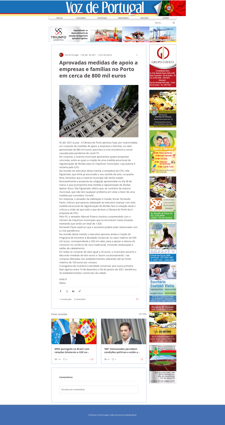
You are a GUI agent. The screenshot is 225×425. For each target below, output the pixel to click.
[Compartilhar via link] (79, 291)
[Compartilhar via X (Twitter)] (67, 291)
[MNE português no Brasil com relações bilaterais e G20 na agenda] (73, 331)
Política (62, 283)
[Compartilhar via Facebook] (60, 291)
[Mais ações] (136, 54)
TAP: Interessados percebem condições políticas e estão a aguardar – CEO (121, 350)
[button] (80, 18)
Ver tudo (142, 314)
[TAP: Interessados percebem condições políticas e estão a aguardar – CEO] (123, 331)
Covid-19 (63, 279)
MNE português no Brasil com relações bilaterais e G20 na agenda (72, 350)
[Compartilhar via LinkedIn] (73, 291)
